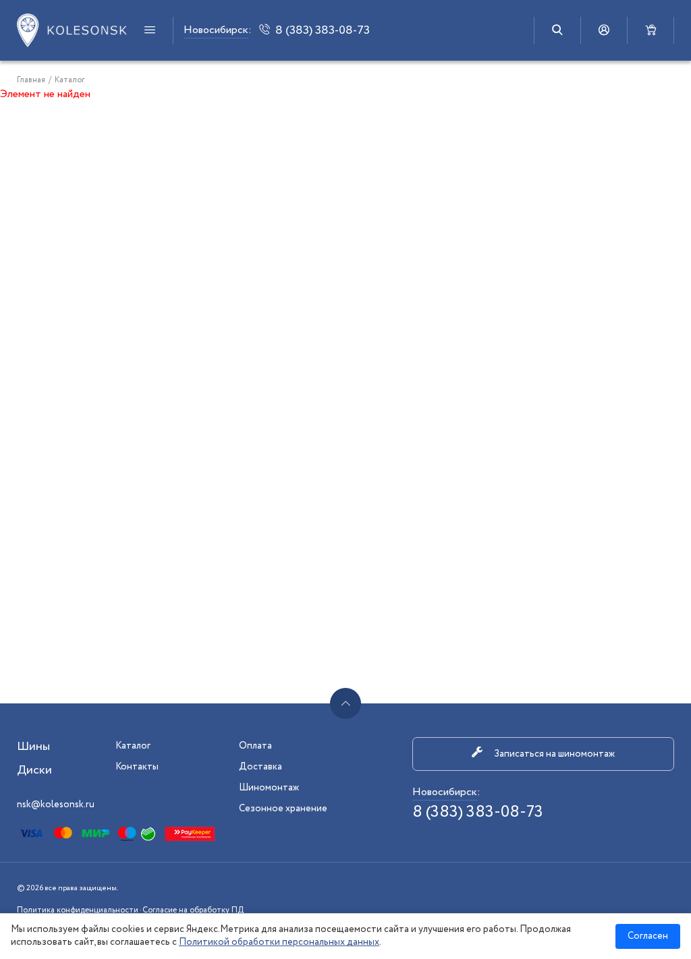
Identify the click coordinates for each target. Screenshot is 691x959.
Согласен (648, 936)
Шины (33, 746)
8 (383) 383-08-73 (477, 812)
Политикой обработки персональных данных (279, 942)
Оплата (255, 746)
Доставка (260, 767)
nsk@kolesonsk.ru (55, 804)
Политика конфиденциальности (77, 910)
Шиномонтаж (269, 787)
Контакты (137, 767)
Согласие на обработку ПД (193, 910)
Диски (34, 770)
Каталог (132, 746)
